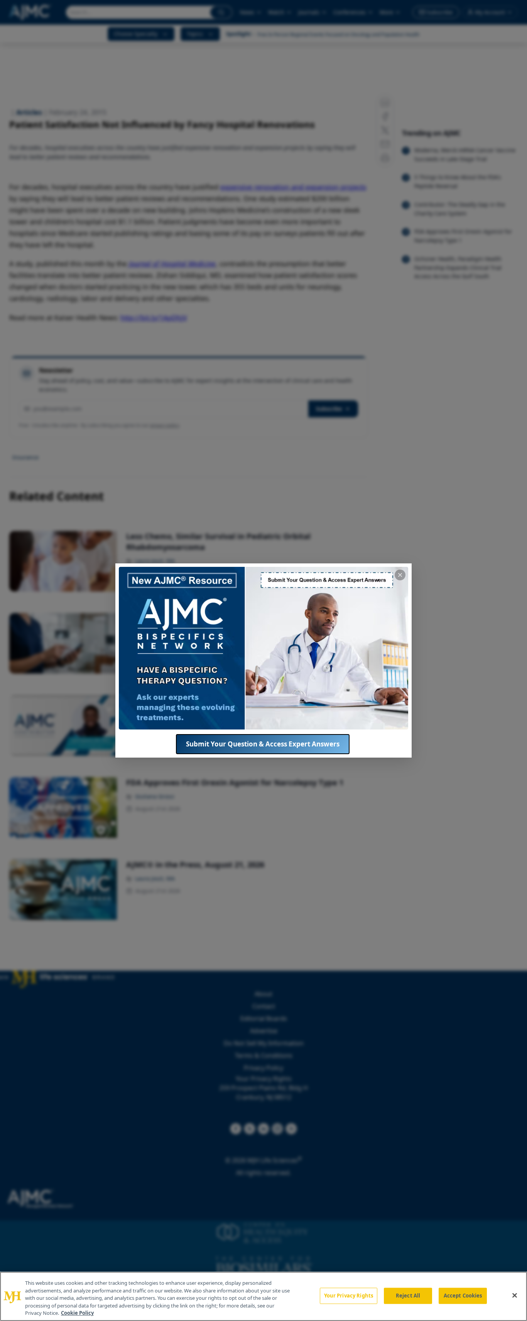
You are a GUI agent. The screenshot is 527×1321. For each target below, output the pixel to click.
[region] (263, 1296)
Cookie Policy (77, 1312)
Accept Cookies (463, 1295)
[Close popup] (400, 575)
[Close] (514, 1295)
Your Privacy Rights (348, 1295)
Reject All (408, 1295)
